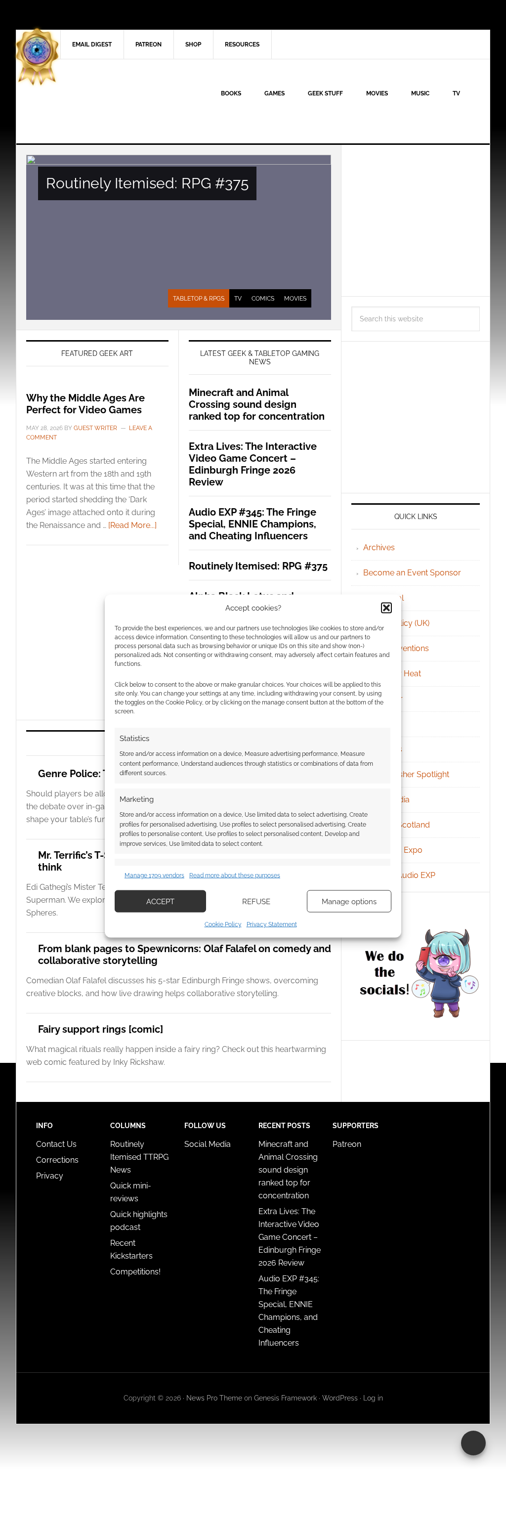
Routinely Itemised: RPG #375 (147, 183)
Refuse (256, 901)
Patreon (347, 1144)
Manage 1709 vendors (154, 875)
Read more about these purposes (234, 875)
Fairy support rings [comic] (100, 1029)
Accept (160, 901)
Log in (373, 1398)
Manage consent (473, 1443)
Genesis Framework (285, 1398)
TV (238, 298)
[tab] (198, 298)
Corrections (57, 1160)
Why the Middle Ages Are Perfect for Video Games (85, 404)
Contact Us (56, 1144)
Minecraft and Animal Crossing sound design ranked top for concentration (257, 404)
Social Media (207, 1144)
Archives (379, 547)
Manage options (349, 901)
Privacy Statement (272, 924)
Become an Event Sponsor (412, 572)
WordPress (340, 1398)
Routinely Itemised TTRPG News (139, 1157)
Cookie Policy (223, 924)
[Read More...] (132, 525)
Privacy (49, 1176)
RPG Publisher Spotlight (406, 774)
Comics (263, 298)
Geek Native (100, 101)
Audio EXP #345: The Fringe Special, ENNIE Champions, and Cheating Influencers (252, 524)
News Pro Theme (214, 1398)
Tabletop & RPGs (198, 298)
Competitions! (135, 1271)
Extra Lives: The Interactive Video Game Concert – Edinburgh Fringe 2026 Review (253, 464)
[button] (386, 608)
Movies (295, 298)
